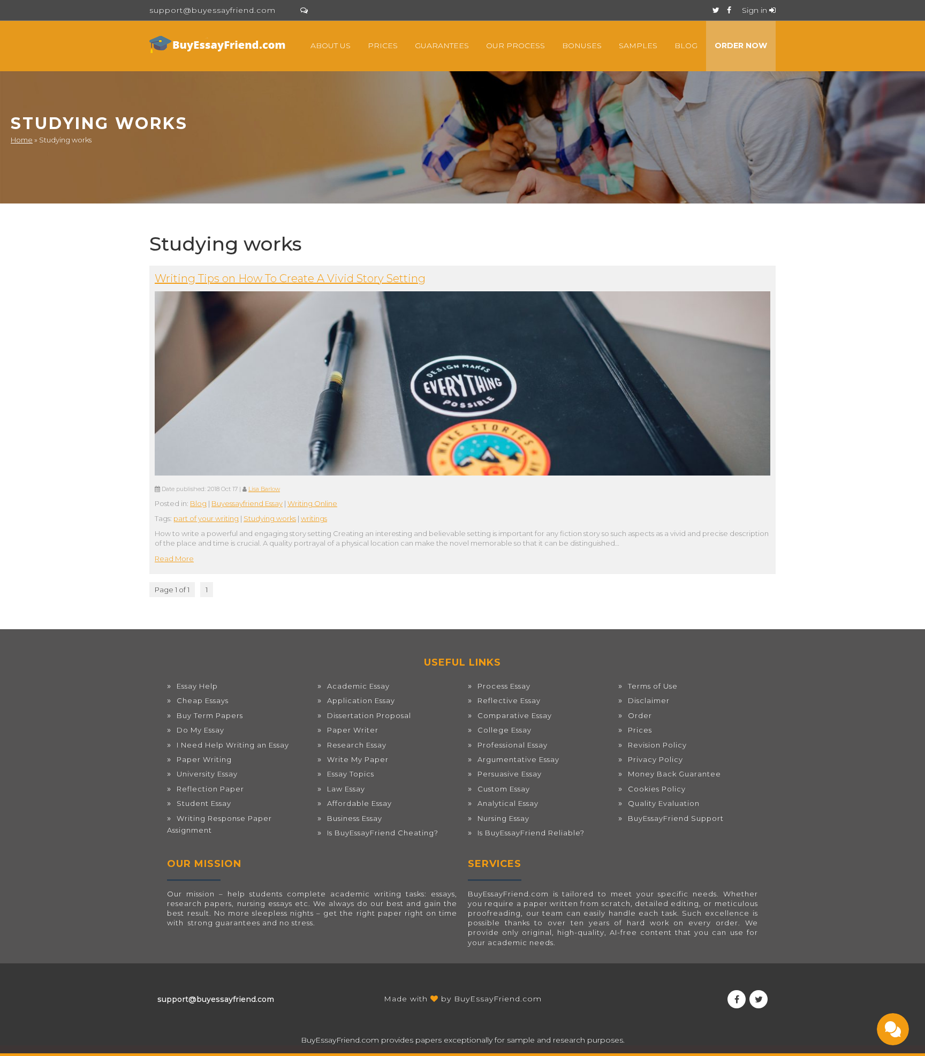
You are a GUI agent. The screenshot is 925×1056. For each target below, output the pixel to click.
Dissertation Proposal (369, 715)
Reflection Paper (210, 789)
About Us (330, 45)
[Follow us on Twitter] (715, 10)
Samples (638, 45)
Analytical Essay (508, 803)
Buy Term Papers (210, 715)
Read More (174, 558)
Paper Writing (204, 759)
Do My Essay (200, 730)
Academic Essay (358, 686)
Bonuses (582, 45)
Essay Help (197, 686)
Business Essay (354, 818)
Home (22, 139)
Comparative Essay (514, 715)
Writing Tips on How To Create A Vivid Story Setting (290, 278)
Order (640, 715)
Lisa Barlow (264, 489)
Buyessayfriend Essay (247, 503)
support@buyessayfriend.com (212, 10)
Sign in (755, 10)
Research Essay (356, 745)
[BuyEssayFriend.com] (219, 44)
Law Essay (346, 789)
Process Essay (503, 686)
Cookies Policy (657, 789)
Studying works (270, 518)
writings (314, 518)
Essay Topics (350, 774)
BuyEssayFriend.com (498, 999)
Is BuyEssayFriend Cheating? (382, 832)
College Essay (504, 730)
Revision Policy (657, 745)
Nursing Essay (503, 818)
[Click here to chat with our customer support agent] (304, 10)
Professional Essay (512, 745)
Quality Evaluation (664, 803)
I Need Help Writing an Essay (233, 745)
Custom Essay (503, 789)
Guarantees (442, 45)
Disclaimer (649, 700)
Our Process (515, 45)
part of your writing (206, 518)
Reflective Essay (509, 700)
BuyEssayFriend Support (676, 818)
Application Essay (361, 700)
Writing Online (312, 503)
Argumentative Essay (518, 759)
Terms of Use (653, 686)
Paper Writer (352, 730)
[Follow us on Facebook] (729, 10)
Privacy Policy (655, 759)
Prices (383, 45)
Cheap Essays (203, 700)
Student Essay (204, 803)
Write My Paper (358, 759)
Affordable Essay (359, 803)
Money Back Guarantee (674, 774)
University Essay (207, 774)
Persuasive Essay (509, 774)
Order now (741, 45)
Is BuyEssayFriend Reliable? (531, 832)
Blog (685, 45)
